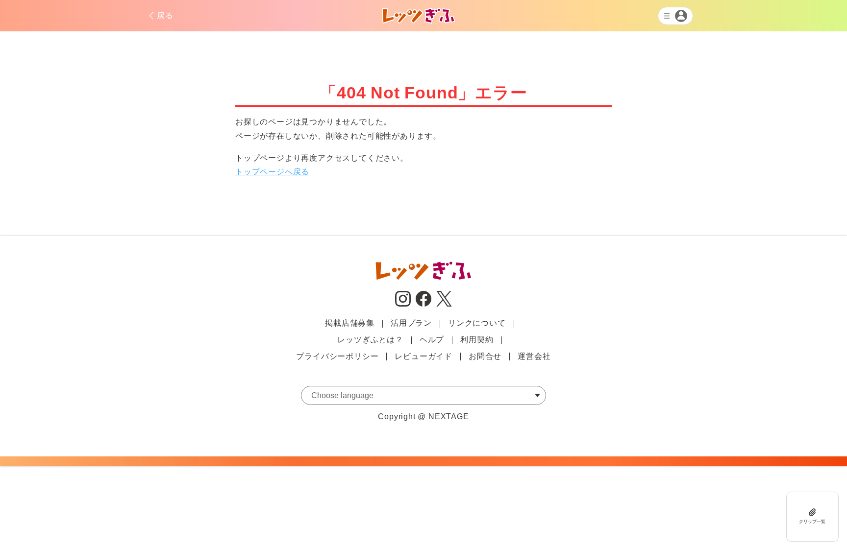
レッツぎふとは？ (370, 339)
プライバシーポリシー (337, 356)
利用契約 (476, 339)
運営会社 (534, 356)
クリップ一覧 (812, 521)
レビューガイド (423, 356)
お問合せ (485, 356)
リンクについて (477, 323)
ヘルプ (432, 339)
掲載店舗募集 (349, 323)
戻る (165, 15)
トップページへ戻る (272, 171)
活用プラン (411, 323)
